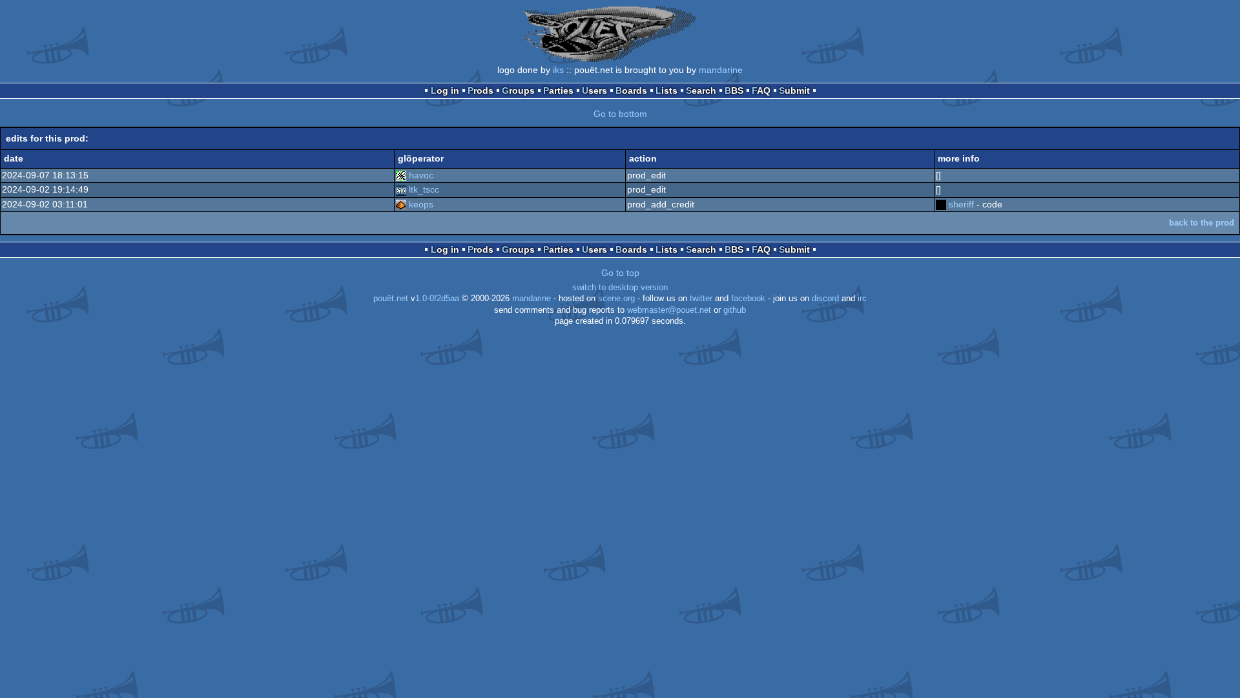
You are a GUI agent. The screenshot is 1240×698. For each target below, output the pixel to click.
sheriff (961, 204)
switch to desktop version (620, 287)
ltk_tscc (424, 189)
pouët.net (390, 298)
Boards (631, 90)
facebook (748, 298)
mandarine (721, 70)
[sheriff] (941, 204)
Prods (480, 90)
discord (825, 298)
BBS (734, 90)
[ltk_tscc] (401, 189)
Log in (445, 90)
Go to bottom (620, 114)
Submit (794, 90)
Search (701, 90)
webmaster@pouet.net (669, 310)
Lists (666, 90)
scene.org (616, 298)
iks (558, 70)
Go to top (620, 273)
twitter (701, 298)
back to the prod (1201, 222)
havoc (421, 175)
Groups (518, 90)
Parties (558, 90)
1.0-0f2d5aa (437, 298)
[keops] (401, 204)
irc (862, 298)
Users (594, 90)
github (734, 310)
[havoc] (401, 175)
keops (421, 204)
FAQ (761, 90)
